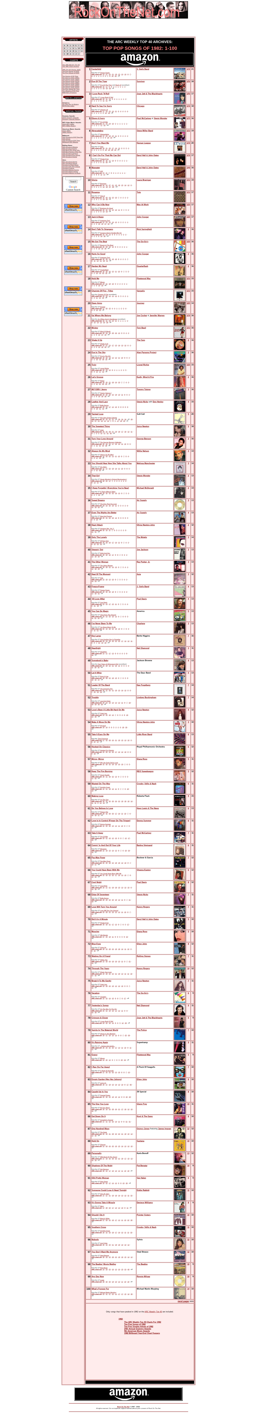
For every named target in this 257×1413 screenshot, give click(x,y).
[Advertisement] (128, 27)
